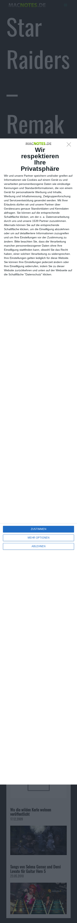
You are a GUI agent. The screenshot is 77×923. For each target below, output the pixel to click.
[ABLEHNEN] (70, 145)
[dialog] (38, 461)
